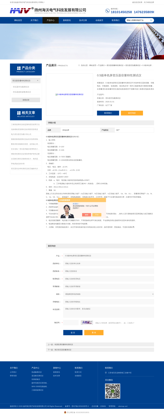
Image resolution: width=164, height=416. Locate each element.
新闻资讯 (67, 20)
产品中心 (51, 20)
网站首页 (18, 20)
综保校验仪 (36, 379)
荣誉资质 (13, 376)
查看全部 (26, 100)
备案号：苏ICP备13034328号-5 (77, 406)
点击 (38, 80)
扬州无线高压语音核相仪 (41, 383)
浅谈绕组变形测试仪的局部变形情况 (24, 129)
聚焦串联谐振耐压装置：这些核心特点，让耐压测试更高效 (26, 144)
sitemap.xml (122, 406)
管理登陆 (112, 406)
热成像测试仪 (37, 372)
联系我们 (115, 20)
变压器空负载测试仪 (21, 87)
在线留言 (99, 20)
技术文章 (83, 20)
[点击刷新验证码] (87, 323)
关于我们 (34, 20)
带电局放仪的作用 (17, 164)
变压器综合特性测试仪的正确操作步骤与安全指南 (26, 169)
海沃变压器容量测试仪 (63, 350)
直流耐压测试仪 (37, 376)
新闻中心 (57, 368)
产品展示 (101, 65)
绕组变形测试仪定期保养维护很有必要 (25, 154)
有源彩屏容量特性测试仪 (64, 344)
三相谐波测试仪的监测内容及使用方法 (25, 124)
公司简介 (13, 372)
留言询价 (132, 113)
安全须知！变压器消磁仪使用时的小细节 (26, 149)
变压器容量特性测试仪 (21, 81)
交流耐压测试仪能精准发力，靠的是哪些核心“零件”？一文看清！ (26, 159)
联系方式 (78, 372)
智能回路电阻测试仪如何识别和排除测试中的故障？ (26, 139)
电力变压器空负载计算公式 (21, 134)
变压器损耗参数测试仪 (22, 92)
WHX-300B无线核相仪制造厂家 (41, 386)
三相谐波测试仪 (37, 390)
